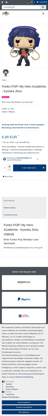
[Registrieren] (7, 2)
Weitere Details (10, 208)
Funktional (10, 394)
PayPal (8, 392)
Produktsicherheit (10, 215)
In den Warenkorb (29, 168)
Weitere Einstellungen (10, 397)
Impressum (33, 371)
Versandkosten (24, 142)
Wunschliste (8, 176)
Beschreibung (9, 201)
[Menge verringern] (9, 169)
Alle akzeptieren (24, 402)
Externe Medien (12, 389)
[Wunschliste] (31, 2)
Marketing (10, 387)
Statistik (9, 384)
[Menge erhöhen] (9, 166)
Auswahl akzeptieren (24, 407)
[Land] (28, 2)
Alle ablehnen (24, 412)
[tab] (24, 200)
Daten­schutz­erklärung (24, 377)
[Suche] (43, 7)
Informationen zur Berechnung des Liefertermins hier (20, 153)
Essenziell (10, 381)
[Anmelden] (2, 2)
